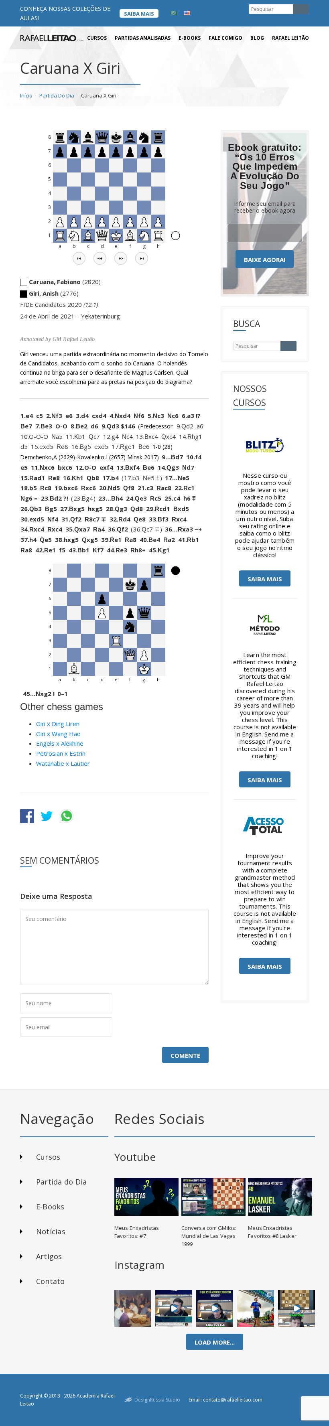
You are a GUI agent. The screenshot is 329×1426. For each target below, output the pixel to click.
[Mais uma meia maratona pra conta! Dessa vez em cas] (255, 1308)
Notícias (50, 1231)
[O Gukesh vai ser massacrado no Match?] (214, 1308)
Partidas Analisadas (143, 37)
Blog (257, 37)
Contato (50, 1281)
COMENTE (185, 1055)
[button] (79, 258)
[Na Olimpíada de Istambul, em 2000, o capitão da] (173, 1308)
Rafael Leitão (290, 37)
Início (26, 95)
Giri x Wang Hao (58, 734)
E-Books (50, 1206)
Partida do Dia (56, 95)
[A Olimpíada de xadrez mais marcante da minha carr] (132, 1308)
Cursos (97, 37)
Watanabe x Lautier (63, 763)
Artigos (49, 1256)
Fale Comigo (225, 37)
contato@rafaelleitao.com (232, 1399)
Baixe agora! (264, 260)
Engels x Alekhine (59, 743)
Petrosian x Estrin (60, 753)
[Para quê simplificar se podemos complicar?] (296, 1308)
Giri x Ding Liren (57, 724)
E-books (190, 37)
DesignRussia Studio (157, 1399)
